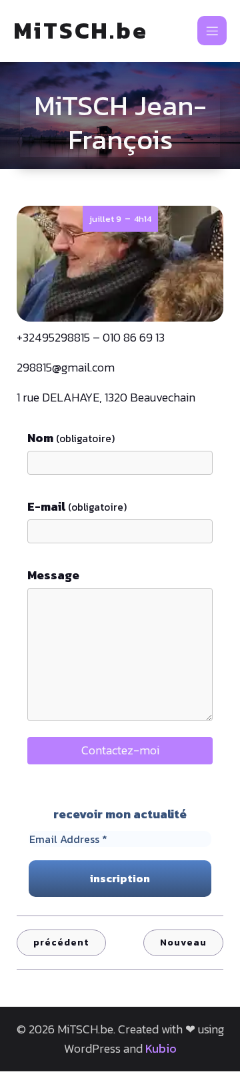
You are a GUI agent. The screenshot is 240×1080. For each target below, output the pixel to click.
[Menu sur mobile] (212, 30)
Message (53, 575)
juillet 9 (105, 218)
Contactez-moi (120, 750)
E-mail (77, 506)
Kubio (161, 1048)
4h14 (142, 218)
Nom (71, 438)
